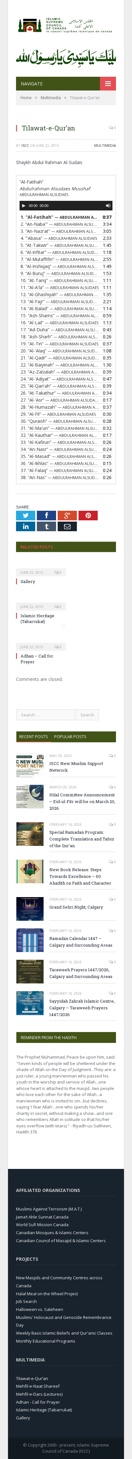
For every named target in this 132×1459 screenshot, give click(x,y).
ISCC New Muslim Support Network (76, 767)
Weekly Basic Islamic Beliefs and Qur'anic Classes (64, 1333)
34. (60, 449)
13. (60, 301)
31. (60, 428)
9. (60, 273)
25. (60, 386)
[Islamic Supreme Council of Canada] (66, 23)
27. (60, 400)
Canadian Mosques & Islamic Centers (52, 1232)
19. (59, 344)
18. (60, 337)
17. (60, 330)
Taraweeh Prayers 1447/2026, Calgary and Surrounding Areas (80, 973)
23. (60, 372)
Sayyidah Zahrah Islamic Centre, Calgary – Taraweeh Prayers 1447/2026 (82, 1007)
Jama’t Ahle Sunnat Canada (42, 1217)
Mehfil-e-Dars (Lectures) (39, 1394)
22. (60, 365)
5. (60, 245)
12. (60, 294)
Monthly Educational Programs (45, 1341)
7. (60, 259)
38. (60, 477)
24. (60, 379)
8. (60, 266)
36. (60, 463)
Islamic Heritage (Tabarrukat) (37, 618)
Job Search (26, 1301)
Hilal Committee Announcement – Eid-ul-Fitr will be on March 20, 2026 (82, 801)
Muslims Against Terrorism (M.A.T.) (49, 1209)
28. (60, 407)
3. (60, 231)
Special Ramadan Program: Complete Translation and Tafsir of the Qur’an (81, 838)
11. (60, 287)
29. (58, 414)
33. (60, 442)
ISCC (25, 145)
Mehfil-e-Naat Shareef (38, 1386)
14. (60, 308)
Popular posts (70, 736)
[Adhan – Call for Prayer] (41, 642)
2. (60, 224)
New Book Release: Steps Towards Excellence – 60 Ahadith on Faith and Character (80, 876)
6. (60, 252)
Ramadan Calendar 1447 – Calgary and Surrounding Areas (80, 941)
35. (60, 456)
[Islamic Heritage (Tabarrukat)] (41, 602)
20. (60, 351)
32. (60, 435)
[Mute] (108, 205)
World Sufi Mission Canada (42, 1224)
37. (60, 470)
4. (59, 238)
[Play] (23, 205)
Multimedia (105, 145)
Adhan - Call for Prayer (38, 1402)
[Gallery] (41, 568)
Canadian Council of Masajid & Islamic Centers (61, 1240)
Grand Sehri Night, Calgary (76, 907)
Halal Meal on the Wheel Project (47, 1294)
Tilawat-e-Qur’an (32, 1378)
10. (60, 280)
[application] (66, 205)
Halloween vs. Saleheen (39, 1309)
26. (60, 393)
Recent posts (33, 736)
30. (60, 421)
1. (60, 217)
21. (60, 358)
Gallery (28, 581)
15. (60, 315)
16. (59, 322)
